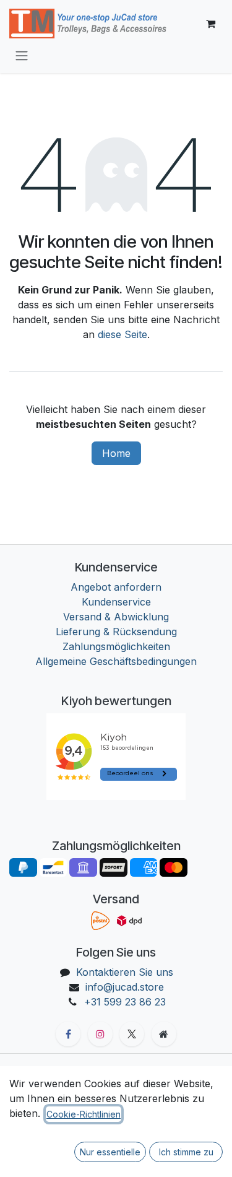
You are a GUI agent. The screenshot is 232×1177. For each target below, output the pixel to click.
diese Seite (122, 334)
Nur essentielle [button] (110, 1152)
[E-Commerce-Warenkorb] (210, 23)
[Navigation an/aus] (21, 55)
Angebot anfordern (116, 587)
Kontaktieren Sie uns (124, 972)
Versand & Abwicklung (116, 616)
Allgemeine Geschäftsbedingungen (116, 661)
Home (116, 453)
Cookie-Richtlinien (83, 1114)
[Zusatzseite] (164, 1034)
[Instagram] (100, 1034)
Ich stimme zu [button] (186, 1152)
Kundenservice (116, 602)
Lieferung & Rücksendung (116, 631)
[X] (131, 1034)
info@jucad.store (124, 987)
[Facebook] (68, 1034)
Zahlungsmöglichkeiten (116, 646)
